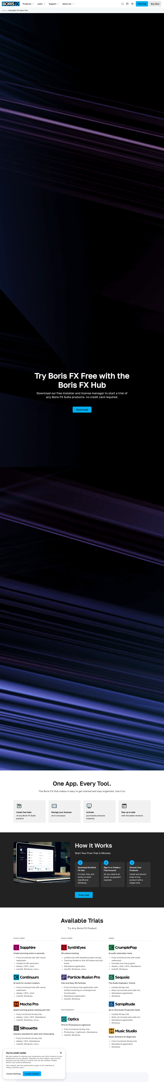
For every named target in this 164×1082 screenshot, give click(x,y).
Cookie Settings (13, 1074)
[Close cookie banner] (60, 1052)
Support (52, 4)
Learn (40, 4)
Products (27, 4)
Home (4, 10)
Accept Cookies (32, 1074)
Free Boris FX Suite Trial (18, 10)
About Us (67, 4)
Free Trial (142, 4)
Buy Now (155, 4)
